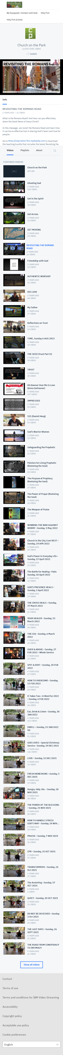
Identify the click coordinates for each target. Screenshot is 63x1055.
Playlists (24, 150)
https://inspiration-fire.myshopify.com (26, 140)
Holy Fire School (15, 19)
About (39, 150)
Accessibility (10, 1006)
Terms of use (10, 988)
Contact (7, 978)
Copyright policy (12, 1016)
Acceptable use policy (16, 1025)
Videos (10, 150)
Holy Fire (45, 12)
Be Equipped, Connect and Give (22, 12)
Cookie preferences (14, 1034)
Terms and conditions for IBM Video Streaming (31, 997)
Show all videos (31, 964)
